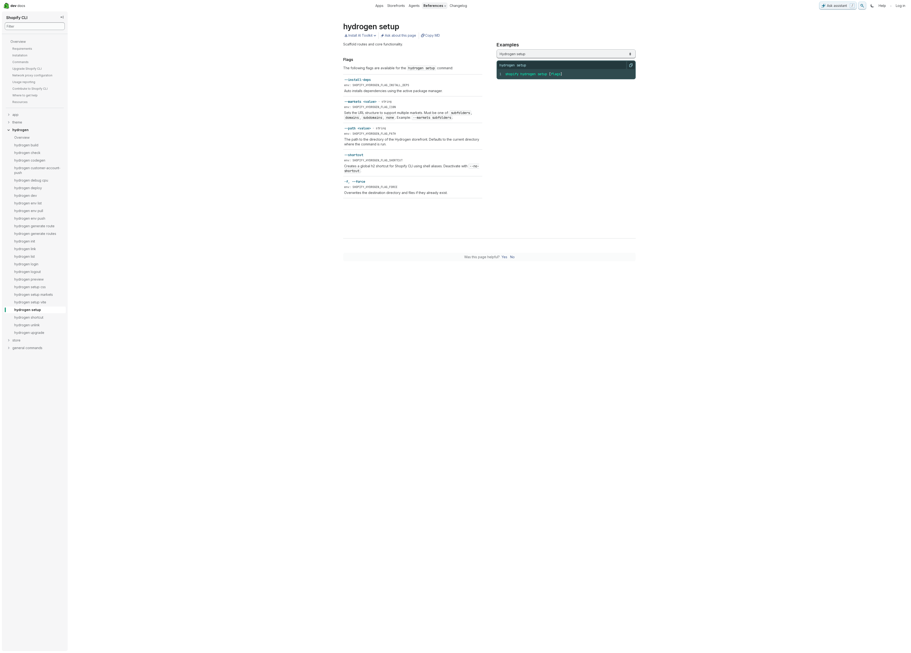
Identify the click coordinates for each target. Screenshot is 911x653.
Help (882, 6)
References (433, 6)
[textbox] (568, 74)
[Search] (862, 6)
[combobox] (566, 54)
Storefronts (396, 6)
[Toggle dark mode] (872, 5)
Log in (900, 6)
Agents (414, 6)
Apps (379, 6)
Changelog (458, 6)
